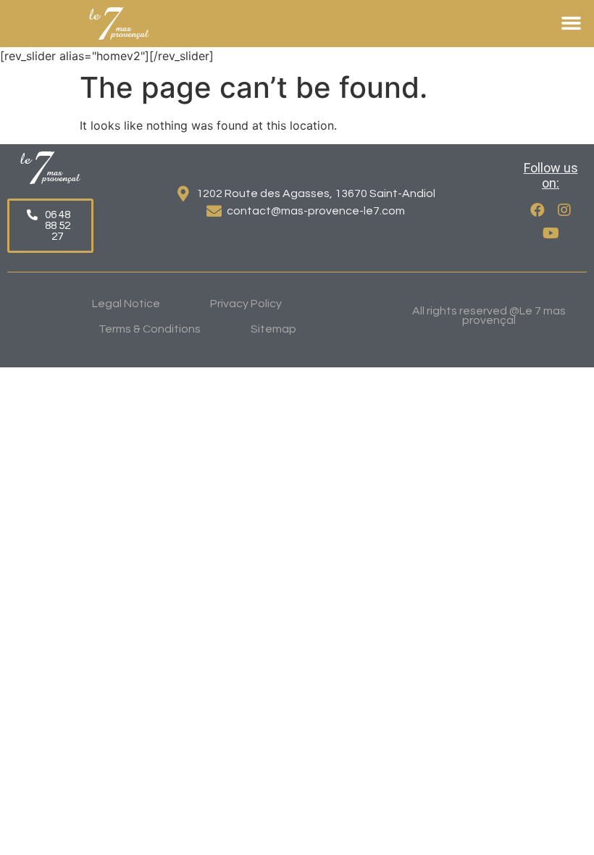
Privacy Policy (246, 303)
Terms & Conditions (150, 329)
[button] (571, 23)
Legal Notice (126, 303)
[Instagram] (564, 210)
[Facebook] (537, 210)
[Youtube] (550, 233)
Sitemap (273, 329)
